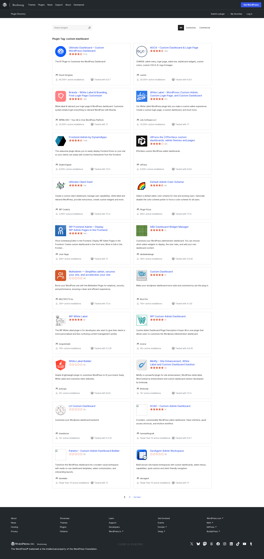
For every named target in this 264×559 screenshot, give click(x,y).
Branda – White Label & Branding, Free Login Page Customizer (88, 94)
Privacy (14, 531)
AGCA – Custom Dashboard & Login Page (174, 47)
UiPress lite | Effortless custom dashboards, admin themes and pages (172, 139)
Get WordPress (251, 5)
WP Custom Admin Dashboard (167, 316)
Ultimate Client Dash (81, 181)
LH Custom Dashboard (82, 406)
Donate (162, 527)
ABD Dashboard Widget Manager (169, 226)
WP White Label (78, 316)
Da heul (137, 497)
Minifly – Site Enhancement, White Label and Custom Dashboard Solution (172, 363)
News (13, 523)
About (13, 518)
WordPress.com (215, 518)
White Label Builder (80, 361)
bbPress (212, 527)
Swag (161, 531)
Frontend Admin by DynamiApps (88, 137)
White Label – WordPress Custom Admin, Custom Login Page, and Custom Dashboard (176, 94)
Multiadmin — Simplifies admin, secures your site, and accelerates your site (92, 273)
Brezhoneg (42, 544)
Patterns (64, 531)
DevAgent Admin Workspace (167, 450)
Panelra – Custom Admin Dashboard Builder (94, 450)
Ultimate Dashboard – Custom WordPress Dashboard (86, 49)
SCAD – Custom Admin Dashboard (170, 406)
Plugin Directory (18, 14)
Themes (63, 523)
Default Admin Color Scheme (167, 181)
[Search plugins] (89, 27)
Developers (114, 527)
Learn (111, 518)
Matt (210, 523)
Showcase (64, 518)
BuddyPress (213, 531)
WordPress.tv (116, 531)
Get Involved (164, 518)
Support (112, 523)
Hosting (14, 527)
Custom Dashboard (161, 271)
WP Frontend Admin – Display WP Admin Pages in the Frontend (88, 228)
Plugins (63, 527)
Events (161, 523)
